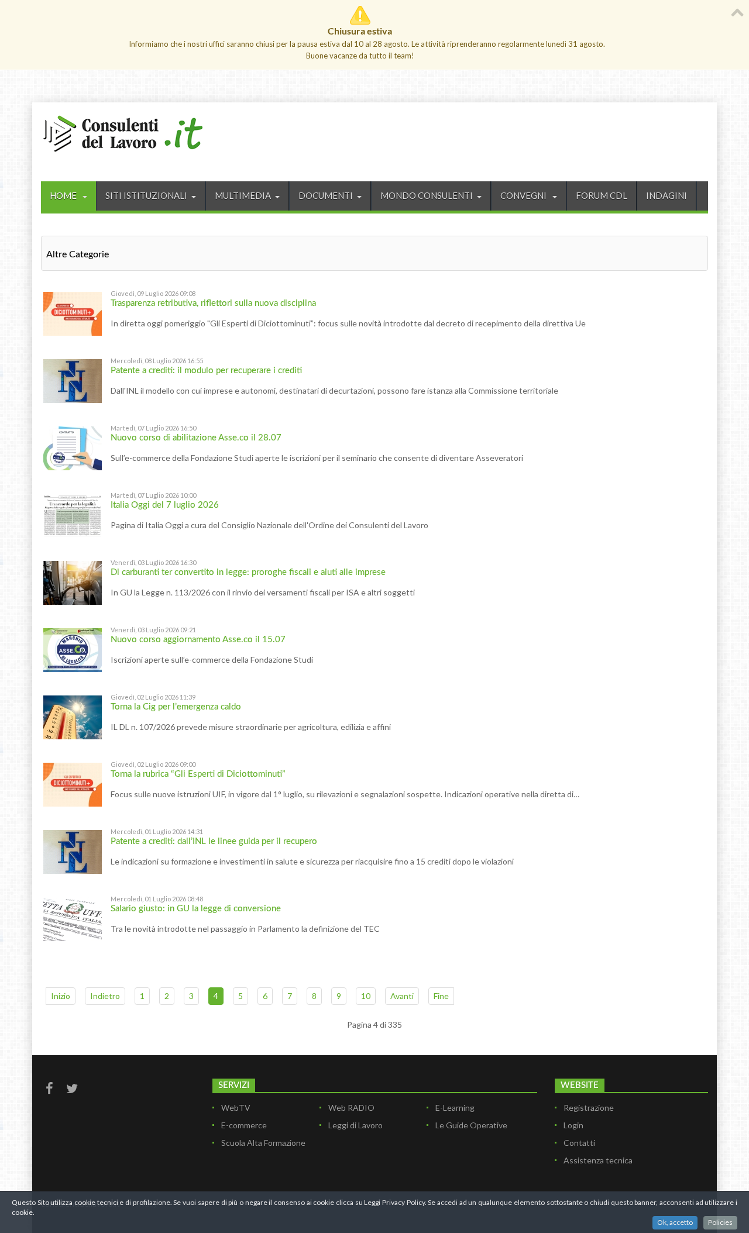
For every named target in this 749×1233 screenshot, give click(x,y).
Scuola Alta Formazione (263, 1143)
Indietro (105, 996)
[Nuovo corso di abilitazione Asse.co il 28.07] (72, 447)
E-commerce (244, 1125)
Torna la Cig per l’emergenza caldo (176, 706)
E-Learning (455, 1108)
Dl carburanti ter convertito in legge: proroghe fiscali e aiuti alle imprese (248, 572)
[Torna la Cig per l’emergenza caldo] (72, 716)
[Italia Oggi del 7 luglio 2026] (72, 514)
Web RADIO (351, 1108)
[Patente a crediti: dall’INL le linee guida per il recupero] (72, 851)
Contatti (579, 1143)
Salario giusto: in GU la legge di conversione (196, 908)
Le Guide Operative (471, 1125)
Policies (720, 1222)
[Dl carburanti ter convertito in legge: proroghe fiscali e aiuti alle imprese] (72, 582)
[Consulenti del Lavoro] (123, 132)
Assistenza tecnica (598, 1160)
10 (365, 996)
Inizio (60, 996)
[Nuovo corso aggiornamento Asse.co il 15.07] (72, 649)
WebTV (235, 1108)
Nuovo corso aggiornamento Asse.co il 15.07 (198, 639)
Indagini (666, 195)
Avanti (402, 996)
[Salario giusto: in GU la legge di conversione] (72, 918)
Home (64, 195)
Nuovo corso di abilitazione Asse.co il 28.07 (196, 437)
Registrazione (589, 1108)
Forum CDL (601, 195)
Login (573, 1125)
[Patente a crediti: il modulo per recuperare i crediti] (72, 380)
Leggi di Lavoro (355, 1125)
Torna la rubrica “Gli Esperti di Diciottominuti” (198, 774)
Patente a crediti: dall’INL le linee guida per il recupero (214, 841)
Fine (441, 996)
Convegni (524, 195)
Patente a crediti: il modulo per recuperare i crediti (206, 370)
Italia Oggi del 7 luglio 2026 (165, 505)
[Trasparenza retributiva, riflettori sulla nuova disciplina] (72, 313)
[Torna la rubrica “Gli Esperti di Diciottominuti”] (72, 783)
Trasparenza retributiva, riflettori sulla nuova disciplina (213, 303)
